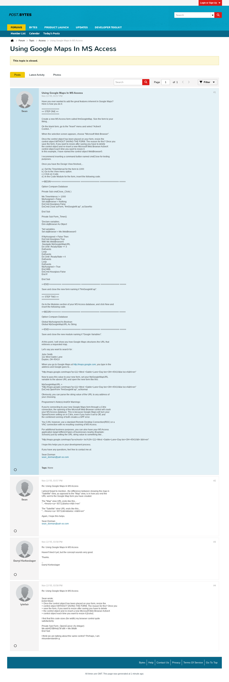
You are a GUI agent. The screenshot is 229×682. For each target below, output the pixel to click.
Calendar (34, 33)
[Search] (218, 15)
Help (151, 662)
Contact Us (163, 662)
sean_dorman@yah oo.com (55, 457)
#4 (214, 585)
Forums (16, 27)
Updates (82, 27)
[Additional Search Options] (213, 15)
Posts (17, 74)
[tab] (17, 75)
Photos (57, 74)
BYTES (33, 27)
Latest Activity (37, 74)
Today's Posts (51, 33)
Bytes (142, 662)
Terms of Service (193, 662)
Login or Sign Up (208, 3)
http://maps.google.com (84, 364)
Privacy (176, 662)
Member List (18, 33)
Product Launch (56, 27)
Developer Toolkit (108, 27)
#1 (214, 92)
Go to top (212, 662)
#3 (214, 542)
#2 (214, 480)
